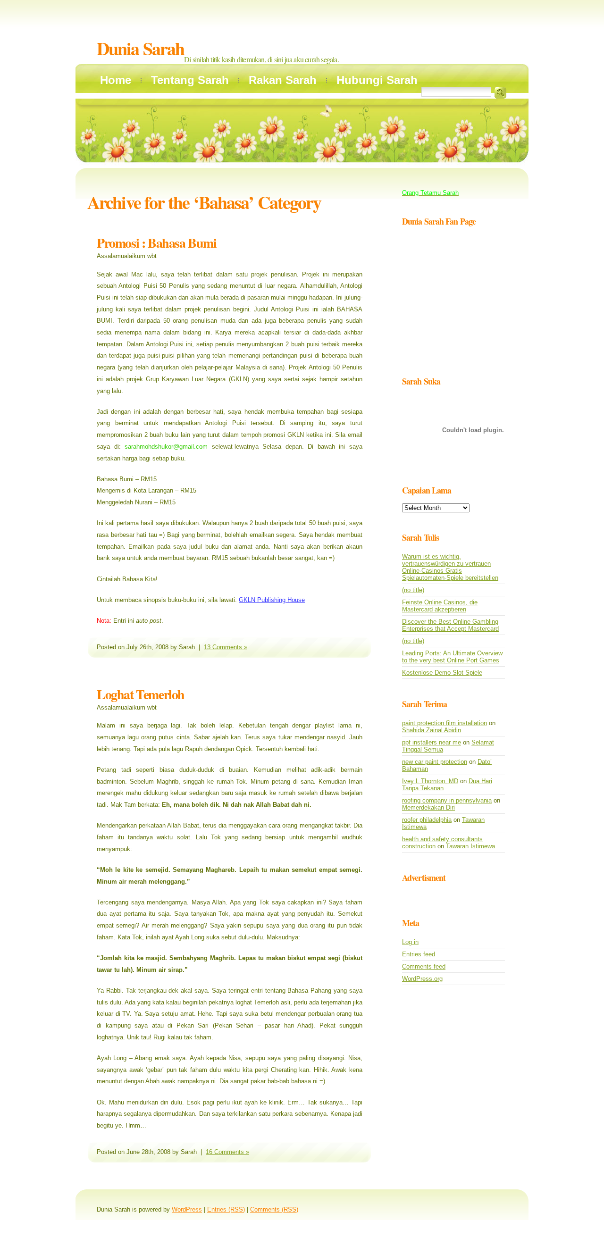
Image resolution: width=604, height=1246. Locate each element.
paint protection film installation (444, 723)
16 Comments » (227, 1151)
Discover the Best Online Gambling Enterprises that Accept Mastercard (450, 625)
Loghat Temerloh (141, 694)
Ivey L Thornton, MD (430, 781)
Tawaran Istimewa (470, 846)
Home (115, 80)
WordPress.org (422, 978)
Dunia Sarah (140, 48)
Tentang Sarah (190, 80)
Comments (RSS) (274, 1209)
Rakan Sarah (283, 80)
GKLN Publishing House (272, 599)
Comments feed (423, 966)
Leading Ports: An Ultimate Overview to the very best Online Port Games (452, 657)
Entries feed (418, 954)
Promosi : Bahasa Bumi (157, 242)
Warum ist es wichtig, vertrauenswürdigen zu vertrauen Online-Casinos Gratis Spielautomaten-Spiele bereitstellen (450, 567)
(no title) (413, 590)
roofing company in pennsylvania (447, 800)
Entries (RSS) (226, 1209)
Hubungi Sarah (377, 80)
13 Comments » (225, 647)
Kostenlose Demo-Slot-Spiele (442, 672)
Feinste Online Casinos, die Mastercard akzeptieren (440, 606)
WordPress (187, 1209)
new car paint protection (434, 761)
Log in (410, 941)
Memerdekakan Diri (428, 807)
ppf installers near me (431, 742)
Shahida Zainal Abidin (431, 730)
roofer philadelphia (427, 819)
